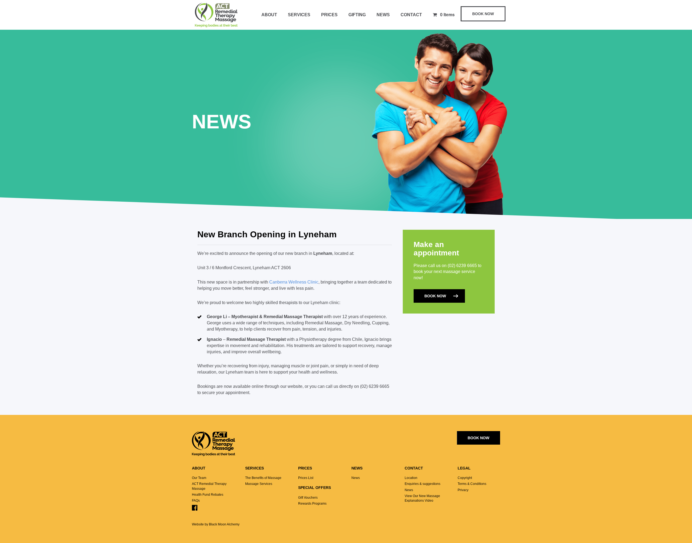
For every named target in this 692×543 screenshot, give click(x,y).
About (269, 14)
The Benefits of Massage (263, 478)
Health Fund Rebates (207, 495)
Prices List (305, 478)
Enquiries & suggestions (422, 484)
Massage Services (258, 484)
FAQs (196, 500)
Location (411, 478)
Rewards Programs (312, 503)
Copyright (465, 478)
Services (299, 14)
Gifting (357, 14)
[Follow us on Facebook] (195, 509)
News (383, 14)
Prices (329, 14)
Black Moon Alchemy (224, 524)
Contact (411, 14)
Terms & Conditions (472, 484)
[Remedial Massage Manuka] (216, 16)
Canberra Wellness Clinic (293, 282)
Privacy (463, 490)
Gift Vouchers (308, 497)
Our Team (199, 478)
